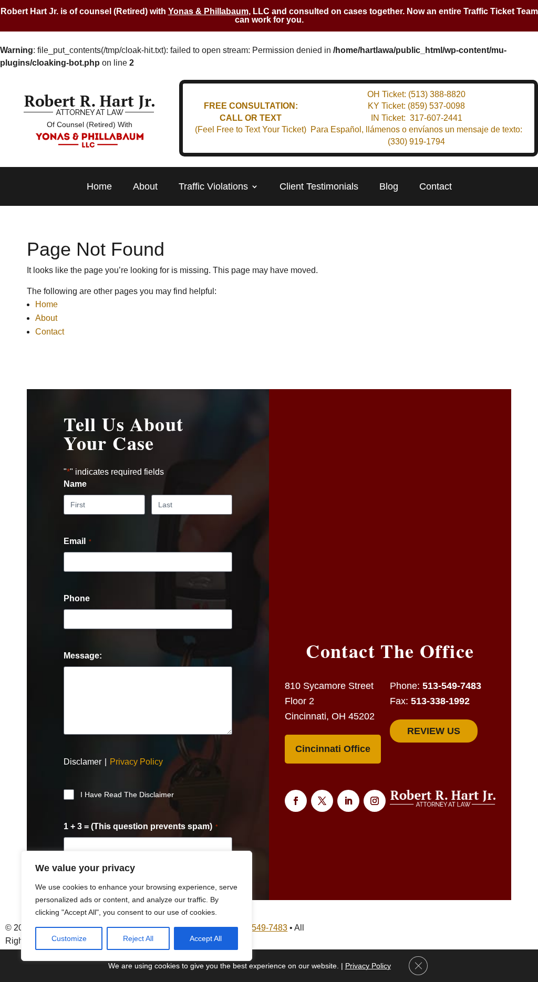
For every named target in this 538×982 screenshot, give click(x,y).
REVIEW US (433, 731)
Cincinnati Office (332, 749)
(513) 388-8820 (436, 94)
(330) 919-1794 (416, 141)
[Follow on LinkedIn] (348, 801)
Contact (435, 187)
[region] (136, 906)
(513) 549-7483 (258, 927)
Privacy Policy (136, 761)
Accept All (206, 938)
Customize (69, 938)
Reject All (138, 938)
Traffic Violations (213, 187)
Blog (388, 187)
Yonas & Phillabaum (208, 11)
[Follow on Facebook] (296, 801)
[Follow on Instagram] (375, 801)
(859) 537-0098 (436, 105)
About (145, 187)
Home (99, 187)
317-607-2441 (436, 117)
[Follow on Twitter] (322, 801)
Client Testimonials (319, 187)
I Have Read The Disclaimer (127, 794)
